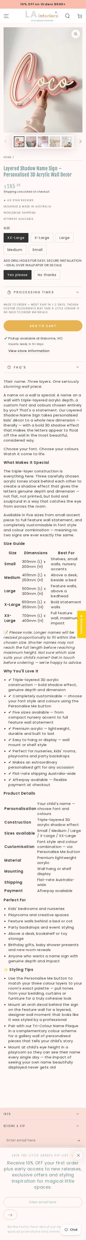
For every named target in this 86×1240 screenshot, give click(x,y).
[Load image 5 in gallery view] (67, 141)
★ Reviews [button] (81, 624)
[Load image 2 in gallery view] (31, 141)
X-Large (42, 237)
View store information (28, 351)
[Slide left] (5, 142)
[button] (67, 16)
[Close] (78, 1155)
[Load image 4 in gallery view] (55, 141)
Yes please (17, 274)
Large (64, 237)
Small (37, 249)
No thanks (47, 274)
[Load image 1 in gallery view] (19, 141)
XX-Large (16, 237)
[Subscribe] (79, 1140)
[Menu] (6, 16)
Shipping (10, 192)
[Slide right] (80, 142)
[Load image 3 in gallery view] (43, 141)
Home (7, 157)
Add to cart (43, 326)
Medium (14, 249)
